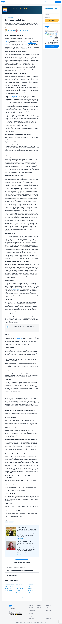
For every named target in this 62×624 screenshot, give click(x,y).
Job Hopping (18, 595)
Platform (7, 1)
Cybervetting (18, 592)
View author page (20, 538)
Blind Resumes (19, 584)
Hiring (6, 521)
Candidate (29, 586)
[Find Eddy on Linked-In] (9, 612)
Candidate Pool (30, 588)
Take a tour (58, 1)
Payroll (30, 608)
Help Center (48, 616)
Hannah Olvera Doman (23, 30)
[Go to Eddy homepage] (3, 2)
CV (16, 586)
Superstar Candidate (31, 597)
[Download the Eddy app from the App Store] (11, 614)
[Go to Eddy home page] (16, 606)
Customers (39, 608)
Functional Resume (8, 595)
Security (41, 622)
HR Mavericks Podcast (50, 612)
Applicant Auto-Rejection (9, 584)
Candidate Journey (8, 588)
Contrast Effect (30, 590)
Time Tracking (31, 615)
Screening (11, 521)
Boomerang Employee (9, 586)
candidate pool (15, 289)
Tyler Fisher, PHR (11, 30)
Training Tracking (31, 618)
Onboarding (31, 613)
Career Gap (18, 590)
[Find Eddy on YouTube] (11, 612)
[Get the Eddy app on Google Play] (18, 614)
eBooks (47, 608)
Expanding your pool (15, 96)
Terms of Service (29, 622)
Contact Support (49, 618)
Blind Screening (30, 584)
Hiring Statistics (12, 329)
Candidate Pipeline (19, 588)
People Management (32, 610)
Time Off (30, 616)
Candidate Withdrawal (9, 590)
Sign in (43, 1)
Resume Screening (19, 597)
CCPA (45, 622)
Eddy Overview (31, 607)
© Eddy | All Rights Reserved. (20, 622)
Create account (49, 2)
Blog (47, 607)
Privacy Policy (36, 622)
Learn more (51, 46)
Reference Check (8, 597)
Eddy (5, 17)
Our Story (39, 607)
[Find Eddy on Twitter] (19, 612)
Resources (13, 1)
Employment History (31, 592)
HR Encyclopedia (10, 17)
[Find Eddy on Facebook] (14, 612)
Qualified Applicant (31, 595)
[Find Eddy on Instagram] (17, 612)
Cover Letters (7, 592)
